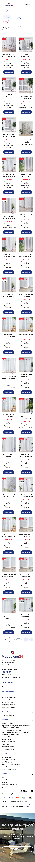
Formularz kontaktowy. (9, 785)
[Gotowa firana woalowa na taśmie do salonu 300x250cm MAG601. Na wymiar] (26, 605)
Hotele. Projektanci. (8, 744)
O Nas (4, 777)
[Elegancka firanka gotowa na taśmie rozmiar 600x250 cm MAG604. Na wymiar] (9, 445)
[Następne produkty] (26, 639)
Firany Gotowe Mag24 (9, 769)
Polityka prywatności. (9, 705)
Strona (15, 639)
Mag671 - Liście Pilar (8, 760)
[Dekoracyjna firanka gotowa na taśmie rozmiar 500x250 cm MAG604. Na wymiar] (26, 445)
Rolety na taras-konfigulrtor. (11, 730)
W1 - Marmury (6, 757)
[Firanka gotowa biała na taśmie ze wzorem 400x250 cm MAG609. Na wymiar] (9, 124)
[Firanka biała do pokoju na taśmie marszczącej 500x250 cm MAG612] (9, 245)
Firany (14, 11)
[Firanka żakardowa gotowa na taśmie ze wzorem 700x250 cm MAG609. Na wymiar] (9, 84)
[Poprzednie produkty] (9, 639)
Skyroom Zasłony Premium (11, 764)
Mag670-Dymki (7, 762)
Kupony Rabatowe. (8, 747)
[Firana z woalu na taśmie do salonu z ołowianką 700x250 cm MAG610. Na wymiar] (9, 325)
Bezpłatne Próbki (7, 723)
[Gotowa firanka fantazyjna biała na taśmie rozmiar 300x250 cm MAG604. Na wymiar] (26, 485)
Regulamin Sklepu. (8, 702)
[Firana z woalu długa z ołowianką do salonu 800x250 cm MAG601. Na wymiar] (9, 525)
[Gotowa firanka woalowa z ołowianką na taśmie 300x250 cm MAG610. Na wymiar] (9, 405)
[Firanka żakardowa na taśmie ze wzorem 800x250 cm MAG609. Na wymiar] (26, 44)
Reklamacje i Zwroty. (8, 707)
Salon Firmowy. (7, 782)
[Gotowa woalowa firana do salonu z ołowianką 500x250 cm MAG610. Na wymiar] (9, 366)
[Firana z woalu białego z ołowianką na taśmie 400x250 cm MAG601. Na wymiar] (9, 606)
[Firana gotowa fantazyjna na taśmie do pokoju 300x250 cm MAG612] (9, 285)
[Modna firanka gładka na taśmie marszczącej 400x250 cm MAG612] (26, 245)
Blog (3, 787)
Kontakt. (4, 780)
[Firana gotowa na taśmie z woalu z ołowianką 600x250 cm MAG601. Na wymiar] (9, 565)
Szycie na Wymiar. (8, 737)
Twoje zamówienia (8, 715)
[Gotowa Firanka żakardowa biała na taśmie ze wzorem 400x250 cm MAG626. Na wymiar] (9, 44)
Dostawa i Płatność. (8, 700)
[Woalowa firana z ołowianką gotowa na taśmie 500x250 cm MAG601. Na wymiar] (26, 565)
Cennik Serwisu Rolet (8, 742)
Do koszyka (9, 72)
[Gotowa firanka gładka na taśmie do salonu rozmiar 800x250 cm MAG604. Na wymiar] (9, 164)
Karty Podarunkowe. (8, 749)
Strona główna (6, 11)
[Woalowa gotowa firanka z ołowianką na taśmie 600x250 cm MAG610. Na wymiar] (26, 325)
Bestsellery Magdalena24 (10, 767)
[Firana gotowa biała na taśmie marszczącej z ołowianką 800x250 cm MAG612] (26, 164)
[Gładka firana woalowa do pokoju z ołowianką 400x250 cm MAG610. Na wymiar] (26, 365)
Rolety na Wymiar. (8, 739)
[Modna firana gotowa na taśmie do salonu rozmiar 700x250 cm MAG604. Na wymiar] (26, 406)
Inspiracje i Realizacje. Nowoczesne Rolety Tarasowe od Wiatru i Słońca (16, 727)
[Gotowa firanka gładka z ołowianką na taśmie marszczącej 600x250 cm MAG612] (26, 204)
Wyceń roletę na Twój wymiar (17, 849)
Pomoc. (4, 695)
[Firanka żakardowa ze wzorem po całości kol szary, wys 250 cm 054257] (26, 128)
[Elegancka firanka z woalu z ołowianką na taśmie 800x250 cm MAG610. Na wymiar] (26, 285)
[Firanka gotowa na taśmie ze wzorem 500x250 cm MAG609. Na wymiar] (26, 85)
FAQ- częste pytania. (9, 697)
